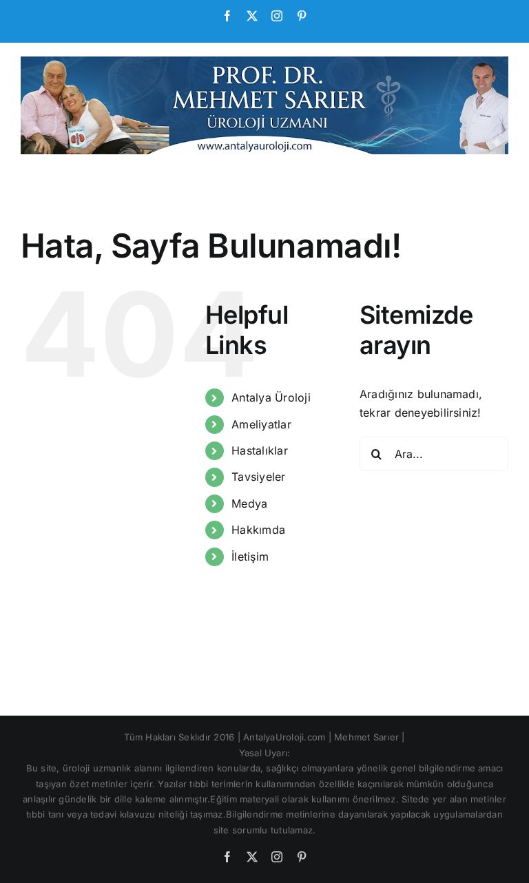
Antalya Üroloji (271, 397)
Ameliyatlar (261, 424)
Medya (249, 503)
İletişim (250, 556)
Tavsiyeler (258, 477)
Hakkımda (258, 530)
